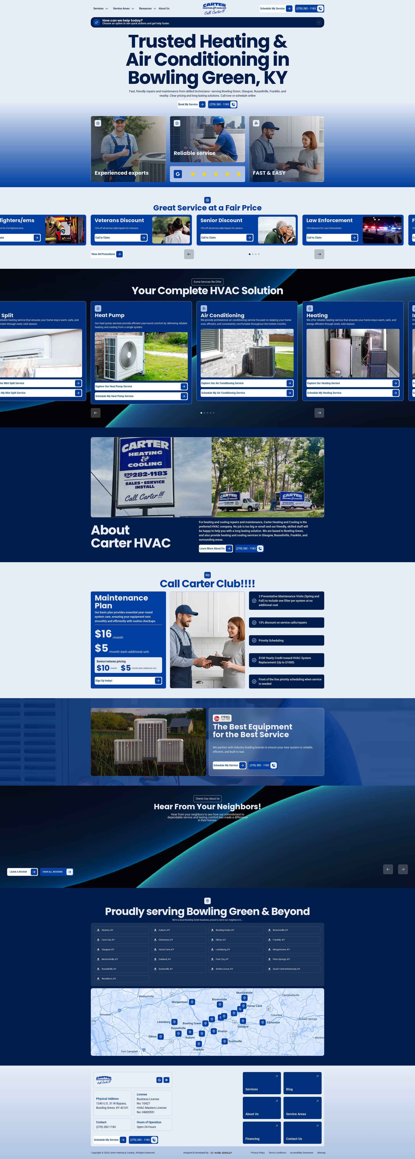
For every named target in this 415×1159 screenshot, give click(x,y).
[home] (214, 9)
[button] (101, 9)
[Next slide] (403, 869)
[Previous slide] (388, 869)
